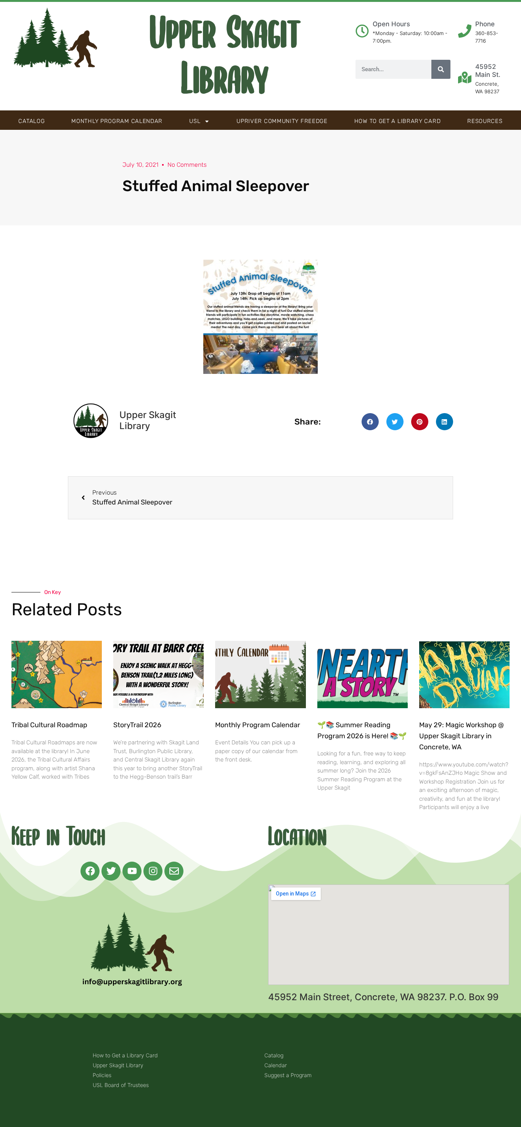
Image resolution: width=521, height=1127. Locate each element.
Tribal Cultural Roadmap (50, 725)
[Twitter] (111, 871)
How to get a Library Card (397, 121)
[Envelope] (173, 871)
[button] (370, 421)
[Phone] (464, 31)
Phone (485, 24)
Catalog (31, 121)
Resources (484, 121)
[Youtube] (132, 871)
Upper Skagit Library (225, 56)
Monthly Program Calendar (116, 121)
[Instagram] (152, 871)
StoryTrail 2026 (137, 725)
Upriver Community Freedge (282, 121)
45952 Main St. (487, 70)
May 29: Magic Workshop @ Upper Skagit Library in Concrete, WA (461, 736)
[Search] (440, 69)
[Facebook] (90, 871)
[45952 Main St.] (464, 77)
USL (194, 121)
